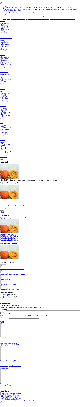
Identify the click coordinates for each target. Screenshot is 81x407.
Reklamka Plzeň (11, 405)
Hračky (35, 16)
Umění (1, 143)
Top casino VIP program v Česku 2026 (8, 360)
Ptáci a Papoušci (3, 49)
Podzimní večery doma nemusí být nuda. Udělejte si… (11, 337)
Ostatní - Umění (3, 145)
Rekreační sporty (3, 132)
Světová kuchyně (52, 9)
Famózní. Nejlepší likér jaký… (6, 298)
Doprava (2, 43)
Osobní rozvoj (3, 154)
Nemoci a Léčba (21, 14)
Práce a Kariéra (3, 99)
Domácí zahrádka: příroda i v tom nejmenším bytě (9, 343)
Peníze (1, 85)
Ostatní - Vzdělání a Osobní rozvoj (7, 155)
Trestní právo (2, 107)
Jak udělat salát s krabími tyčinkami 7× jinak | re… (9, 396)
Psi (1, 48)
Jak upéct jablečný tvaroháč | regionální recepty (9, 385)
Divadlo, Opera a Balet (4, 148)
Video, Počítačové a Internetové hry (27, 16)
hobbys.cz (2, 322)
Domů (1, 159)
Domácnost (35, 7)
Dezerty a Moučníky (10, 10)
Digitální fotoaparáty (4, 56)
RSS (1, 404)
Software (15, 19)
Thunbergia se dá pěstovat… (5, 294)
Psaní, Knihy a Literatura (5, 144)
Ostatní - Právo (3, 110)
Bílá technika (2, 55)
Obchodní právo (3, 109)
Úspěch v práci (3, 103)
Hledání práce (3, 100)
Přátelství (26, 12)
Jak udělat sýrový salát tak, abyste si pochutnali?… (9, 399)
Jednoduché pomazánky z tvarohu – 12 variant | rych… (10, 397)
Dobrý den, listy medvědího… (6, 297)
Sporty (1, 131)
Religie (1, 75)
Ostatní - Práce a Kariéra (5, 101)
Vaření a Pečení (64, 9)
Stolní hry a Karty (17, 16)
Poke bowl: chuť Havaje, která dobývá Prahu (8, 362)
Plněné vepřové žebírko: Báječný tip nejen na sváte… (10, 387)
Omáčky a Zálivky (17, 10)
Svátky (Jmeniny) (3, 135)
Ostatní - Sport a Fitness (4, 129)
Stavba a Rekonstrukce (7, 7)
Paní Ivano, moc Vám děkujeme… (6, 302)
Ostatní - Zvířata (3, 46)
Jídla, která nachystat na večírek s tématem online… (10, 394)
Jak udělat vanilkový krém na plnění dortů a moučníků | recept (13, 274)
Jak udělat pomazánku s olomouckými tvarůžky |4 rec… (10, 398)
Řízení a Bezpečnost (4, 27)
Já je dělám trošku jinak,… (5, 303)
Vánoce (1, 137)
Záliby (48, 16)
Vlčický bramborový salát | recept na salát (8, 365)
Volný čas (5, 15)
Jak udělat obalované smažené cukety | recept (9, 238)
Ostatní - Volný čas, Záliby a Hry (55, 16)
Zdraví (4, 13)
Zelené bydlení (41, 7)
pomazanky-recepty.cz (4, 391)
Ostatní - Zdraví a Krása (44, 14)
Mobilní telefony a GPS (4, 57)
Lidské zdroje (3, 95)
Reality (1, 88)
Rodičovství (5, 12)
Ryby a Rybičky (3, 50)
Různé (1, 124)
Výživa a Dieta (37, 14)
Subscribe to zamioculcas (5, 201)
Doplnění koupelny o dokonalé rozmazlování (8, 341)
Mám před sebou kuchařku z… (6, 300)
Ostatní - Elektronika (4, 58)
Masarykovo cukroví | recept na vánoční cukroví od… (10, 366)
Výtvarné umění (3, 147)
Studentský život (3, 157)
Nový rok (2, 141)
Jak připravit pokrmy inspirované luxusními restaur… (10, 363)
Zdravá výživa (3, 71)
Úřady (1, 92)
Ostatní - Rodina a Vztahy (20, 12)
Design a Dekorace (22, 7)
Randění (30, 12)
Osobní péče (5, 14)
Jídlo (4, 8)
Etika (1, 76)
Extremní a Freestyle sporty (5, 127)
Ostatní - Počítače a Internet (33, 19)
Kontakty (6, 400)
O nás (10, 400)
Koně (1, 45)
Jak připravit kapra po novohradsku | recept (9, 289)
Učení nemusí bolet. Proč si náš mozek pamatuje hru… (10, 339)
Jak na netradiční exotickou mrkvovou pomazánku (9, 395)
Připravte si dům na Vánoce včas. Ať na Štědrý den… (10, 338)
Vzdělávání (2, 153)
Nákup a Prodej (3, 24)
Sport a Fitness (3, 125)
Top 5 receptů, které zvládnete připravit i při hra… (10, 383)
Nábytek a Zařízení (47, 7)
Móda (17, 14)
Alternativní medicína (12, 14)
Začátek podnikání (3, 94)
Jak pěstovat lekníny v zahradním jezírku (8, 284)
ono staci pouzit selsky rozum (6, 295)
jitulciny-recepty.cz (4, 345)
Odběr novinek (3, 401)
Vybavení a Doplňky (4, 22)
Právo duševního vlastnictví (5, 112)
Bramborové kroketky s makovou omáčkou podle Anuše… (11, 386)
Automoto (2, 21)
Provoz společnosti (4, 90)
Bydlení (4, 6)
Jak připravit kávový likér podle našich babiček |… (9, 388)
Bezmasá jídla (58, 9)
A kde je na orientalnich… (5, 304)
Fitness (1, 130)
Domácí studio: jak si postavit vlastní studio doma (9, 344)
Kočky (1, 51)
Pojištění (2, 83)
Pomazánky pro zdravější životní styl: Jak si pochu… (11, 393)
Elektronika (2, 52)
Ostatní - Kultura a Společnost (6, 79)
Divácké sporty (3, 128)
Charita (1, 77)
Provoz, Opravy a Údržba (5, 26)
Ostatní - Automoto (4, 25)
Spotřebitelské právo (4, 108)
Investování (2, 86)
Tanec (1, 146)
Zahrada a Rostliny (29, 7)
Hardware (19, 19)
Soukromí (26, 400)
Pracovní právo (3, 111)
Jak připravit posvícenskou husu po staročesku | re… (10, 390)
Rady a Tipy (2, 41)
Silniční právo (3, 106)
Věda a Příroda (40, 16)
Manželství (10, 12)
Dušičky (2, 139)
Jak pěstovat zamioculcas (5, 179)
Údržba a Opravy (15, 7)
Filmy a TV (2, 149)
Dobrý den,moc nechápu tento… (6, 296)
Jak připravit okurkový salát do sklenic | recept (9, 236)
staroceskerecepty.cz (4, 368)
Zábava (2, 158)
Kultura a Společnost (4, 74)
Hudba (1, 150)
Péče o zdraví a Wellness (29, 14)
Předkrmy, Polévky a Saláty (36, 9)
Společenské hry (10, 16)
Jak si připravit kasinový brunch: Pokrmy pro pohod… (10, 384)
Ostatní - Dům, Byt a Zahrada (66, 7)
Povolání (2, 102)
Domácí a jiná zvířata (4, 44)
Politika (1, 78)
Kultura (1, 80)
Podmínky (22, 400)
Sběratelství (5, 16)
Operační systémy (24, 19)
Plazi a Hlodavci (3, 47)
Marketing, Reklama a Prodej (5, 96)
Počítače (4, 18)
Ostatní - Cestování (4, 42)
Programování (50, 19)
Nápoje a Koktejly (6, 9)
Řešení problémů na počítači (67, 19)
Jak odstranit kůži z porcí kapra (6, 279)
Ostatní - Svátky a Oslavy (5, 134)
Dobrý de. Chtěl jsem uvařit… (6, 299)
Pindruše (2, 367)
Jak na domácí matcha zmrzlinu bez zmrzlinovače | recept (12, 269)
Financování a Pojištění (4, 23)
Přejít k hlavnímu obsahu (5, 0)
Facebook (2, 211)
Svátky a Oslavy (3, 133)
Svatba (13, 12)
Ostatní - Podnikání (4, 97)
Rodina (4, 11)
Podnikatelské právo (4, 98)
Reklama (13, 400)
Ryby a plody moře (45, 9)
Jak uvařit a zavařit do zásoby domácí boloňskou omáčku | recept (13, 218)
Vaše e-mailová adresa (4, 207)
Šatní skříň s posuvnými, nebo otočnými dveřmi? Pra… (10, 361)
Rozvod (36, 12)
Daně (1, 82)
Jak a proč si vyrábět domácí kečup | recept (9, 240)
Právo (1, 105)
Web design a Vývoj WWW (8, 19)
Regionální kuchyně (71, 9)
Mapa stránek (31, 400)
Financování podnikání (4, 93)
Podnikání (2, 89)
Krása (50, 14)
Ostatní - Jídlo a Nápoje (16, 9)
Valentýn (2, 136)
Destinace (2, 40)
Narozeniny (2, 142)
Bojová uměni (3, 126)
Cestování (2, 39)
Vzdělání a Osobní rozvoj (5, 151)
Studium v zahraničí (4, 152)
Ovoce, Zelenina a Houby (26, 9)
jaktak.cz (2, 400)
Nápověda (17, 400)
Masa (11, 9)
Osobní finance (3, 81)
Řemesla (45, 16)
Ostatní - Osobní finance (5, 84)
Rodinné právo (3, 113)
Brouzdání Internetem (57, 19)
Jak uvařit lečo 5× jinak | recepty (7, 234)
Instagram (2, 212)
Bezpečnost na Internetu (43, 19)
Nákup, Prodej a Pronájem (56, 7)
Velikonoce (2, 140)
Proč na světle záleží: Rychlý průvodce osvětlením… (10, 342)
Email (74, 19)
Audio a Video (3, 54)
